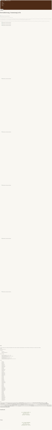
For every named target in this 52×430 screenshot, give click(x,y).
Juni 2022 (3, 371)
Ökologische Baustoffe (4, 352)
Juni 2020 (3, 377)
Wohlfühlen (40, 347)
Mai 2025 (3, 361)
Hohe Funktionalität (21, 403)
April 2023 (3, 368)
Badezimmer (12, 402)
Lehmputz (18, 404)
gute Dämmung (7, 347)
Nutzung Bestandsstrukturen (22, 347)
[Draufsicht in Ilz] (6, 22)
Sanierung (19, 405)
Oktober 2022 (3, 370)
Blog (2, 4)
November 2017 (3, 397)
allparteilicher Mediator (2, 402)
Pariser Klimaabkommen (9, 405)
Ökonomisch (49, 405)
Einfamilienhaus (28, 402)
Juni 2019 (3, 384)
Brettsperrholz (21, 402)
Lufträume (16, 347)
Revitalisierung (28, 347)
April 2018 (3, 393)
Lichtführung (22, 404)
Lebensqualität (14, 404)
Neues (2, 351)
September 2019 (3, 382)
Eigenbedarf (25, 402)
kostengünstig (6, 404)
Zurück (1, 348)
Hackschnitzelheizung (11, 347)
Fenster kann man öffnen (36, 402)
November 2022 (3, 369)
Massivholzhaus (31, 404)
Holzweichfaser (29, 403)
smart (33, 347)
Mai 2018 (3, 392)
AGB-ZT (7, 429)
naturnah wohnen (45, 404)
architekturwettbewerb (8, 402)
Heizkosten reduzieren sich (13, 403)
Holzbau (14, 347)
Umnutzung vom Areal (36, 347)
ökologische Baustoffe (5, 406)
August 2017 (3, 400)
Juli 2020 (3, 376)
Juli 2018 (3, 391)
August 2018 (3, 390)
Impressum (5, 429)
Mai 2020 (3, 378)
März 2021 (3, 375)
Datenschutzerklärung (9, 429)
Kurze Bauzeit (10, 404)
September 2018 (3, 389)
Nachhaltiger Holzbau (40, 404)
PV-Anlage (26, 347)
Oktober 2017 (3, 398)
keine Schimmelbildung (44, 403)
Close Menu (2, 9)
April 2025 (3, 362)
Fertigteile (42, 402)
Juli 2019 (3, 383)
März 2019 (3, 386)
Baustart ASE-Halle (4, 355)
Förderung (4, 347)
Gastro (5, 347)
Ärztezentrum (1, 347)
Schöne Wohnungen (31, 347)
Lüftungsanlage (18, 347)
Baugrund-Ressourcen (16, 402)
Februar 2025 (3, 364)
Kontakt (2, 5)
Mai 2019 (3, 385)
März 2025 (3, 363)
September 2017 (3, 399)
